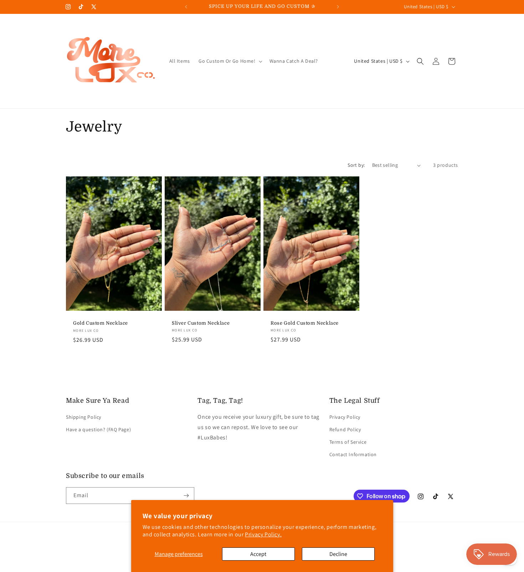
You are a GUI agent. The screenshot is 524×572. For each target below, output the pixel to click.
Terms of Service (348, 442)
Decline (338, 554)
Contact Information (353, 454)
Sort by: (356, 165)
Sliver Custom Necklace (201, 323)
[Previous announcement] (186, 7)
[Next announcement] (338, 7)
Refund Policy (345, 429)
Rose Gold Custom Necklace (305, 323)
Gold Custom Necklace (100, 323)
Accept (258, 554)
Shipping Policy (83, 417)
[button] (229, 60)
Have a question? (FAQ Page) (98, 429)
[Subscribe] (186, 495)
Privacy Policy (344, 417)
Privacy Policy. (263, 534)
